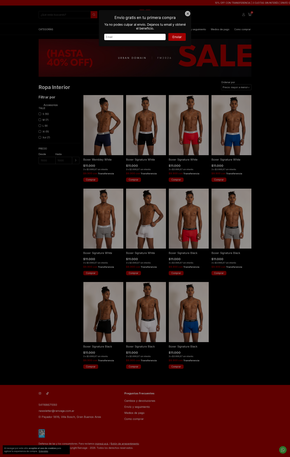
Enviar (177, 37)
